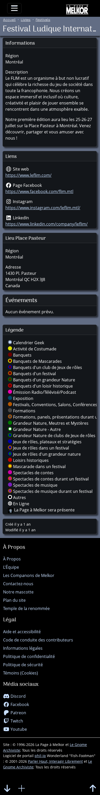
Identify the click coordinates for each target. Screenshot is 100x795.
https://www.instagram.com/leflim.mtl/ (42, 208)
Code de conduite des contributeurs (38, 640)
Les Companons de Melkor (28, 575)
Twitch (16, 721)
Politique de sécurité (23, 665)
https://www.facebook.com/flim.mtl (39, 191)
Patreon (17, 713)
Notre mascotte (18, 592)
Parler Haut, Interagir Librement (55, 761)
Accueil (9, 19)
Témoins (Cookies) (20, 673)
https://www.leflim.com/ (28, 175)
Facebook (19, 704)
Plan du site (14, 600)
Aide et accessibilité (22, 632)
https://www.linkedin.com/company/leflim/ (46, 224)
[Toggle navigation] (14, 8)
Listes (26, 19)
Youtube (18, 729)
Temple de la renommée (26, 608)
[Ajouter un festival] (21, 788)
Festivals (43, 19)
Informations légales (23, 648)
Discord (17, 696)
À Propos (12, 559)
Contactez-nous (18, 584)
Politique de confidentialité (29, 656)
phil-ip (40, 755)
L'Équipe (11, 567)
